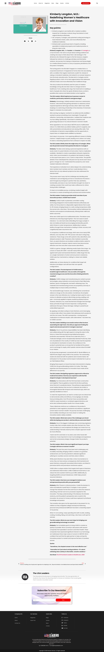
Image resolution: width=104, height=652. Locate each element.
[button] (97, 3)
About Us (41, 3)
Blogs (57, 3)
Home (35, 3)
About (16, 620)
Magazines (47, 3)
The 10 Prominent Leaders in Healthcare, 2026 (70, 555)
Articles (67, 3)
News (52, 3)
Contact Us (17, 623)
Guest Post (33, 620)
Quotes (62, 3)
